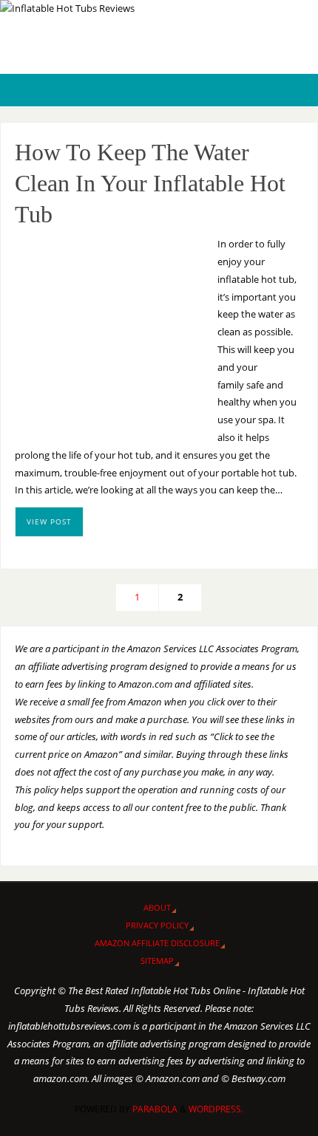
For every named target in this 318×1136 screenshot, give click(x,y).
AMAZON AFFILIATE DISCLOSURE (157, 942)
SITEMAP (157, 960)
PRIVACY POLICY (157, 925)
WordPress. (216, 1109)
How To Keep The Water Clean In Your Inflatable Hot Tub (150, 183)
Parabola (154, 1109)
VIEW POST (49, 521)
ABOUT (157, 907)
